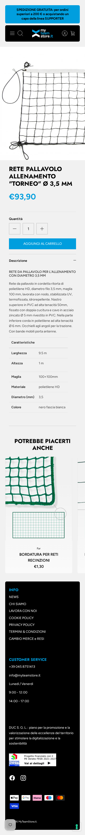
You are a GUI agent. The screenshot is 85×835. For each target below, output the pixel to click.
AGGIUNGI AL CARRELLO (42, 244)
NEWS (14, 597)
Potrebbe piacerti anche (42, 444)
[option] (42, 103)
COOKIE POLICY (21, 618)
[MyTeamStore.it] (42, 33)
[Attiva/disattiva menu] (12, 33)
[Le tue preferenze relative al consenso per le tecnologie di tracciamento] (76, 826)
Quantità (15, 219)
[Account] (62, 33)
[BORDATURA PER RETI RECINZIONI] (38, 499)
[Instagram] (23, 778)
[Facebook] (12, 778)
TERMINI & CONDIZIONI (27, 632)
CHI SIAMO (17, 604)
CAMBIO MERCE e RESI (26, 639)
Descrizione (18, 261)
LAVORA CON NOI (23, 611)
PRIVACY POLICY (21, 625)
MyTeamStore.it (27, 821)
